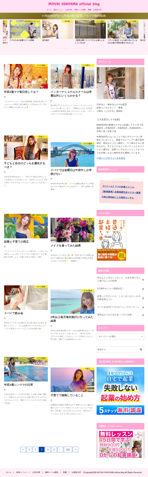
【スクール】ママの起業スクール (118, 186)
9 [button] (85, 48)
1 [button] (59, 48)
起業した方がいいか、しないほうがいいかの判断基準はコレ (118, 298)
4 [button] (69, 48)
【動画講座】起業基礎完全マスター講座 (121, 192)
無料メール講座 (80, 10)
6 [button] (75, 48)
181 (68, 449)
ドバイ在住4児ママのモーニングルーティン (118, 307)
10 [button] (88, 48)
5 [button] (72, 48)
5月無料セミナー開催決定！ (110, 288)
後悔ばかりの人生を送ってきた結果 (114, 315)
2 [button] (62, 48)
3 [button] (66, 48)
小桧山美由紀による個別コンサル (117, 197)
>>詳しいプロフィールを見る (111, 158)
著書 (89, 10)
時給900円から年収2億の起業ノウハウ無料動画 (75, 15)
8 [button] (82, 48)
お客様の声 (97, 10)
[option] (25, 30)
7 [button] (78, 48)
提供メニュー (58, 10)
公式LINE (68, 10)
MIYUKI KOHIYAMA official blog (74, 3)
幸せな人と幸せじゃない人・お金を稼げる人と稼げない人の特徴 (118, 279)
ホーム (49, 10)
